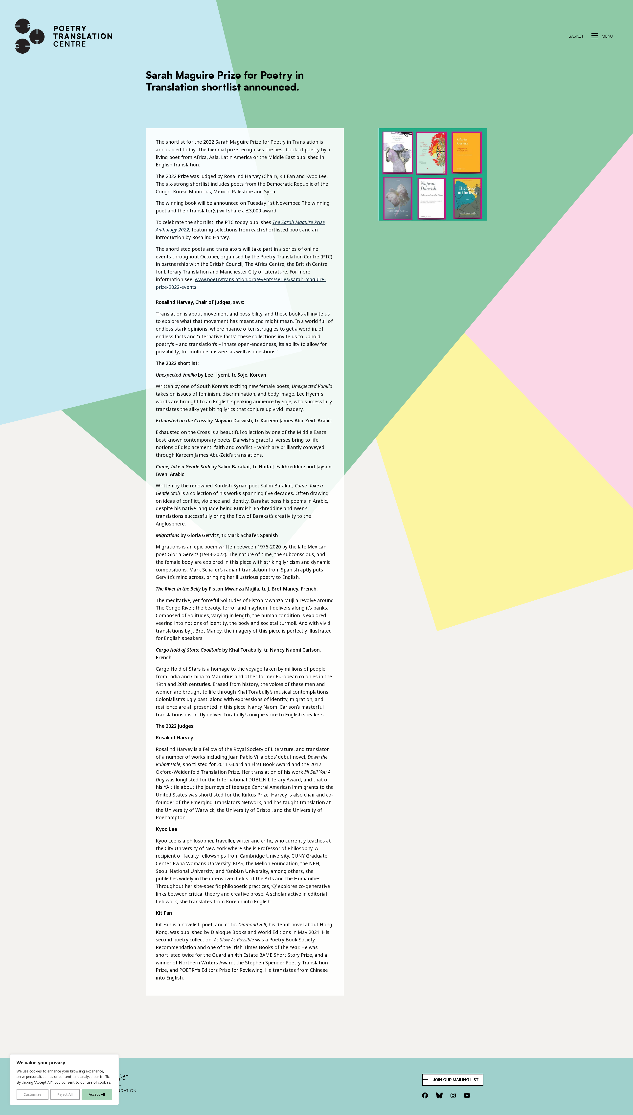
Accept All (97, 1094)
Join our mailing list (456, 1079)
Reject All (65, 1094)
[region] (64, 1079)
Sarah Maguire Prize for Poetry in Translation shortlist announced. (225, 81)
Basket (576, 36)
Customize (32, 1094)
